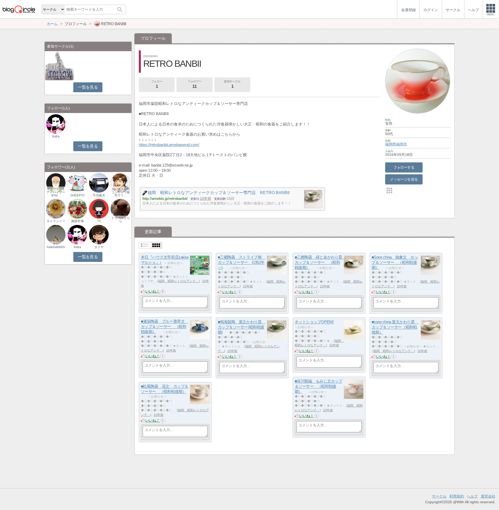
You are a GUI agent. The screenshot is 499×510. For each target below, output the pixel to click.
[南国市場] (77, 208)
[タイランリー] (56, 208)
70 (99, 221)
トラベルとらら (120, 219)
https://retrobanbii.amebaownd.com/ (169, 144)
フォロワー (194, 84)
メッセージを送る (404, 179)
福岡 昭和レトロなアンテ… (178, 281)
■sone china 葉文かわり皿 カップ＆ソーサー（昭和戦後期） (395, 327)
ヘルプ (472, 496)
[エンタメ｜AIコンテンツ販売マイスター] (120, 183)
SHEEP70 (77, 195)
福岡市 (401, 144)
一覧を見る (88, 87)
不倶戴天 (99, 195)
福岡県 (390, 144)
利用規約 (456, 496)
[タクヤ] (99, 234)
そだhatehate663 (56, 245)
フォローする (404, 167)
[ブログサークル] (18, 9)
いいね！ (152, 291)
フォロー (156, 84)
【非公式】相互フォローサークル (59, 76)
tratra (56, 136)
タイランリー (56, 221)
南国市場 (77, 221)
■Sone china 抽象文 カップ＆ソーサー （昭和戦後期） (395, 262)
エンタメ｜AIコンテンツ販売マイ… (120, 192)
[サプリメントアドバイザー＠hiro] (56, 183)
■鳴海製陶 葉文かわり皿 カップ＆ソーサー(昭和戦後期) (241, 327)
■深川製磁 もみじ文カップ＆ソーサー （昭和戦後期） (318, 386)
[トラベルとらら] (120, 208)
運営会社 (488, 496)
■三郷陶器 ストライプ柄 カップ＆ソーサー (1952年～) (241, 262)
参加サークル (232, 84)
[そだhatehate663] (56, 234)
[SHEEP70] (77, 183)
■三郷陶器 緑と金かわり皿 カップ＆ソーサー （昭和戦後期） (320, 262)
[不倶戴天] (99, 183)
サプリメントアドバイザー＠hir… (56, 192)
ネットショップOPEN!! (314, 322)
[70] (99, 208)
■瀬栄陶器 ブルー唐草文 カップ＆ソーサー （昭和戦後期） (164, 326)
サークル (439, 496)
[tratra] (56, 124)
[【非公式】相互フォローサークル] (59, 66)
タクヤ (99, 247)
